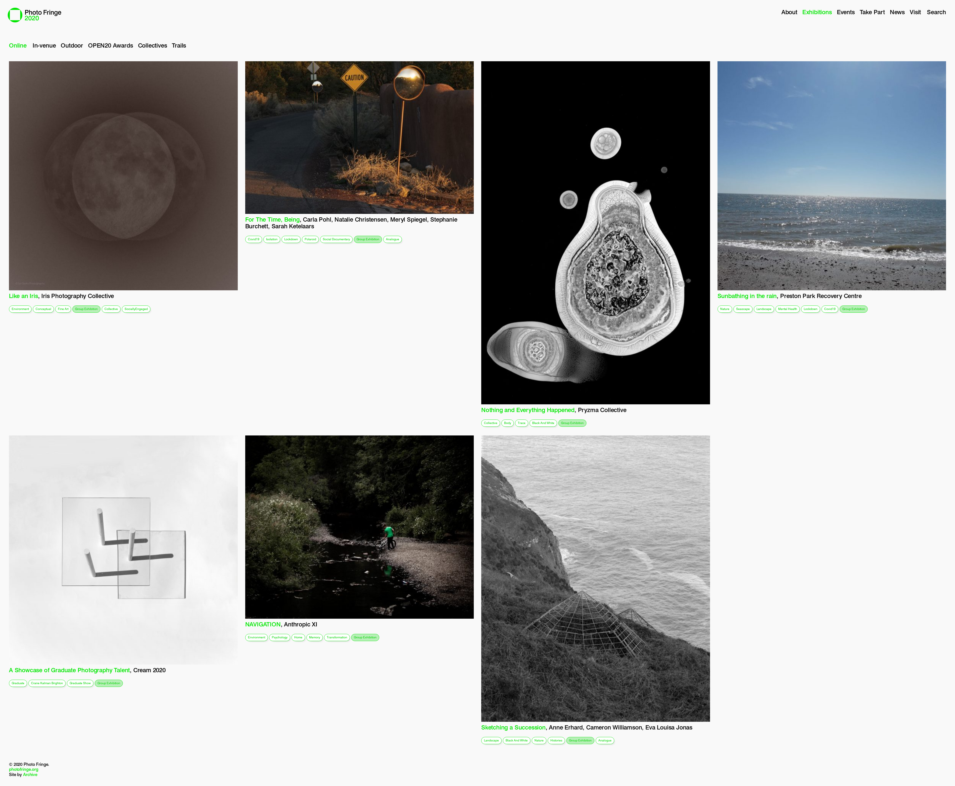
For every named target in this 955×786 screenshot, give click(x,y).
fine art (63, 309)
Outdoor (72, 45)
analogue (392, 239)
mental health (787, 309)
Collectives (152, 45)
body (507, 423)
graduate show (80, 683)
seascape (743, 309)
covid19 (253, 239)
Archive (30, 774)
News (897, 12)
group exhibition (86, 309)
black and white (543, 423)
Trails (179, 45)
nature (724, 309)
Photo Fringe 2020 (34, 15)
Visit (915, 12)
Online (18, 45)
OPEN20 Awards (110, 45)
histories (556, 740)
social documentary (336, 239)
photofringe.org (23, 769)
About (789, 12)
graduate (18, 683)
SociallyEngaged (136, 309)
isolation (272, 239)
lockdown (291, 239)
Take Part (872, 12)
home (298, 637)
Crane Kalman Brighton (47, 683)
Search (936, 12)
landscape (764, 309)
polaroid (310, 239)
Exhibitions (817, 12)
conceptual (43, 309)
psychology (279, 637)
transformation (337, 637)
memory (314, 637)
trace (521, 423)
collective (111, 309)
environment (20, 309)
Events (846, 12)
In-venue (44, 45)
